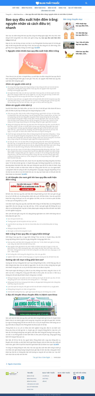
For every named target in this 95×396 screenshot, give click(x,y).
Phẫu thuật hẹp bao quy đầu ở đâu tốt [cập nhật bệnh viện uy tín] (82, 25)
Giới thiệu (15, 8)
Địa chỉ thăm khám (75, 8)
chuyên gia (45, 376)
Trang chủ (8, 14)
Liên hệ (44, 381)
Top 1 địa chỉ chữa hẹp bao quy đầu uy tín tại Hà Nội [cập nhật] (82, 43)
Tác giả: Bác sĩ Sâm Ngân (41, 357)
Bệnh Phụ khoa (27, 8)
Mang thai (62, 8)
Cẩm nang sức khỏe (48, 11)
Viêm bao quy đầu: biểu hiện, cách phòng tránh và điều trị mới (82, 53)
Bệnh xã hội (52, 8)
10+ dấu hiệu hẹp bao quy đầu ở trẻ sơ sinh (82, 34)
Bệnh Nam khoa (40, 8)
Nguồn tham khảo (14, 364)
